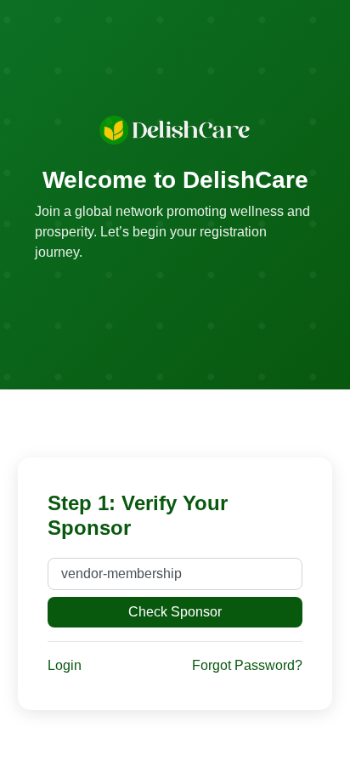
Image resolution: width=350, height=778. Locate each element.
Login (65, 665)
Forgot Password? (247, 665)
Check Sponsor (175, 612)
